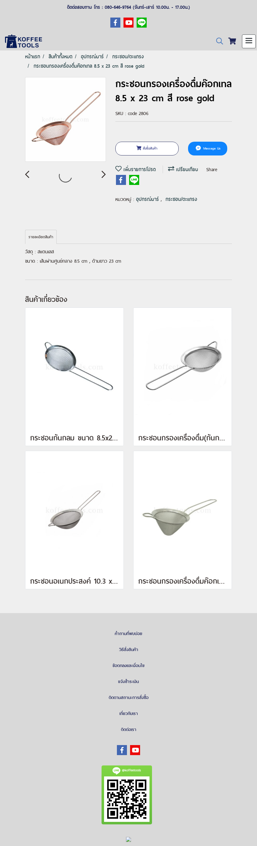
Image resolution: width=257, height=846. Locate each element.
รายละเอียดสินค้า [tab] (41, 237)
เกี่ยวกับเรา (128, 713)
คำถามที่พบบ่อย (128, 633)
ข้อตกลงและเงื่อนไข (128, 665)
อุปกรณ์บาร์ (148, 199)
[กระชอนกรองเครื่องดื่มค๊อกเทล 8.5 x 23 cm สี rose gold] (65, 119)
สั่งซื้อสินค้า (149, 148)
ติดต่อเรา (128, 729)
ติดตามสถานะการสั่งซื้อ (129, 697)
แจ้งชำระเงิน (128, 681)
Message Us (211, 148)
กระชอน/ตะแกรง (181, 199)
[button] (217, 41)
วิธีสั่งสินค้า (128, 649)
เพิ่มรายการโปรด (139, 169)
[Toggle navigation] (249, 41)
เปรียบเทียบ (186, 169)
